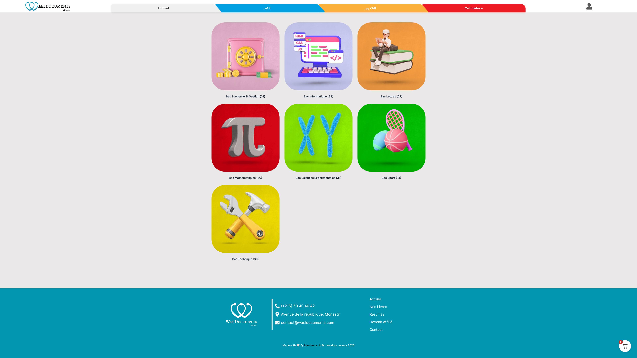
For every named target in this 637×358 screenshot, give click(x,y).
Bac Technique (245, 259)
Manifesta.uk (312, 345)
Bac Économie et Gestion (245, 96)
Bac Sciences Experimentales (318, 177)
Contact (376, 330)
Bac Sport (391, 177)
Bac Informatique (318, 96)
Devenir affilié (381, 322)
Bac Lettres (391, 96)
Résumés (377, 314)
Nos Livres (378, 307)
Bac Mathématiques (245, 177)
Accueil (376, 299)
